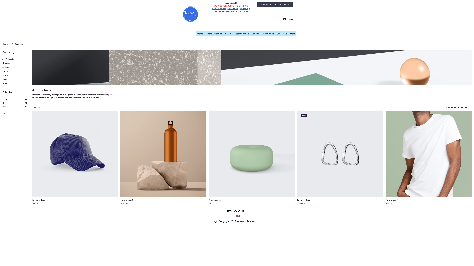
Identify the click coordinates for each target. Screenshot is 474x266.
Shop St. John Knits (239, 11)
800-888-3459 (230, 3)
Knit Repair (233, 9)
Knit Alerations (219, 9)
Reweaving (245, 9)
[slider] (3, 102)
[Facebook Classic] (238, 216)
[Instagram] (236, 216)
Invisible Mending (222, 11)
